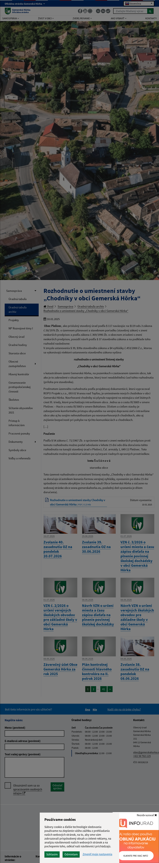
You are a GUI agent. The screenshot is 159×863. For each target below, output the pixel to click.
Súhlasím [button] (52, 854)
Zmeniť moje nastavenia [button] (97, 854)
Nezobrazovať (145, 815)
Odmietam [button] (71, 854)
